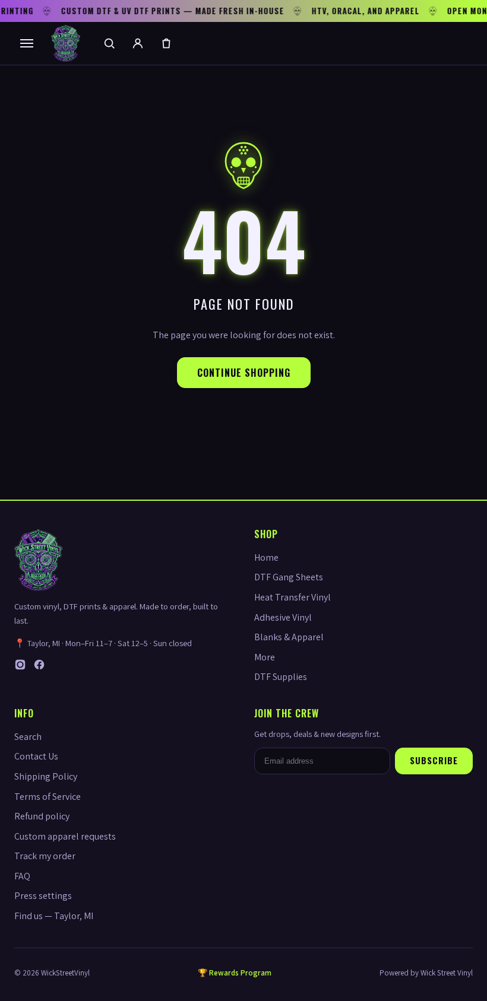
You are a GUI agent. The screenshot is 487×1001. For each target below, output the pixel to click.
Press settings (43, 895)
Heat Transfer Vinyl (292, 597)
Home (266, 557)
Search (28, 736)
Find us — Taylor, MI (53, 916)
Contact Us (36, 756)
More (264, 657)
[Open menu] (26, 43)
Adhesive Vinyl (283, 617)
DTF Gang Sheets (288, 577)
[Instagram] (20, 667)
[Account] (137, 43)
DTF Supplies (280, 676)
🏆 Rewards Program (234, 973)
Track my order (44, 856)
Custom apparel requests (65, 836)
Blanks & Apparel (289, 637)
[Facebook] (39, 667)
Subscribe (434, 760)
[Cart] (166, 43)
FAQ (22, 876)
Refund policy (41, 816)
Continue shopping (243, 373)
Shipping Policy (45, 776)
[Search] (109, 43)
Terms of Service (47, 796)
